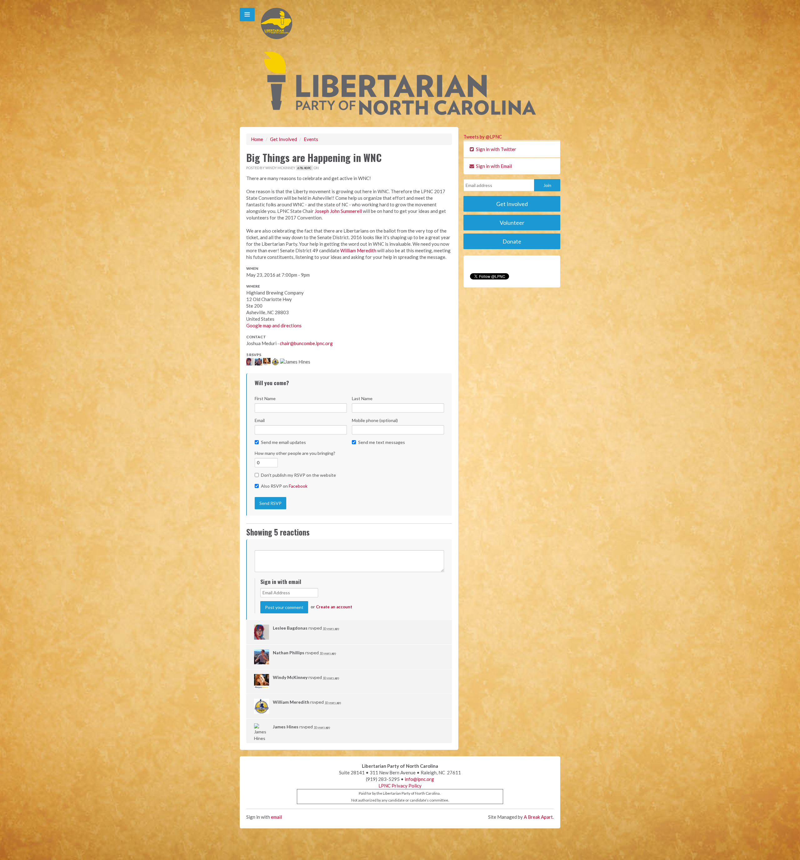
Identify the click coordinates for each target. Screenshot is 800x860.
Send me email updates (283, 442)
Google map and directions (274, 325)
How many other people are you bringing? (295, 453)
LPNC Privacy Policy (400, 785)
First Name (265, 398)
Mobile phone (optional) (375, 420)
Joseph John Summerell (338, 211)
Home (257, 139)
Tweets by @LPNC (482, 136)
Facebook (298, 486)
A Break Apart (538, 817)
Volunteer (512, 222)
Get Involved (283, 139)
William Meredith (358, 250)
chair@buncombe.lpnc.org (306, 343)
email (276, 817)
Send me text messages (381, 442)
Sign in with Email (493, 166)
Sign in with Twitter (495, 149)
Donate (511, 241)
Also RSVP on (284, 486)
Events (311, 139)
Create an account (334, 606)
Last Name (362, 398)
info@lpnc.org (419, 779)
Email (260, 420)
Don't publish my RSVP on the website (298, 475)
